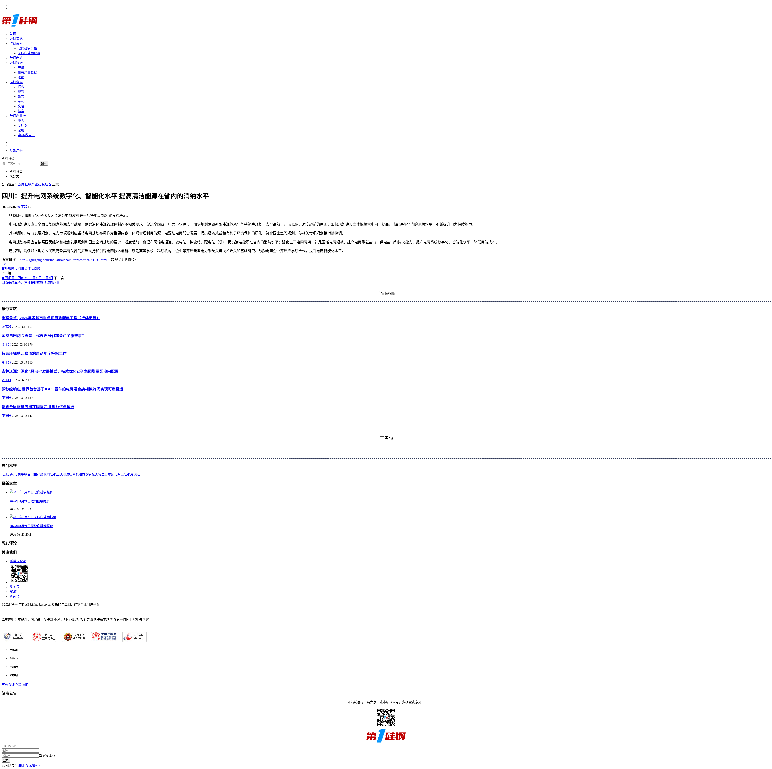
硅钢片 (128, 474)
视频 (21, 91)
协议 (85, 474)
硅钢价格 (16, 43)
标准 (21, 111)
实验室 (100, 474)
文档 (21, 106)
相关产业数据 (27, 72)
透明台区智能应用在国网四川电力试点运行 (38, 407)
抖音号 (14, 596)
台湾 (30, 474)
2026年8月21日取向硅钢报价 (30, 501)
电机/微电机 (26, 135)
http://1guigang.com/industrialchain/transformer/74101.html (63, 260)
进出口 (22, 77)
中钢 (24, 474)
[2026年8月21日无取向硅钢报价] (33, 517)
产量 (21, 67)
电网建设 (20, 268)
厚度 (120, 474)
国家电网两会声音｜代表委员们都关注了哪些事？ (44, 336)
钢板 (91, 474)
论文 (21, 96)
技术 (72, 474)
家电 (21, 130)
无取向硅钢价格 (29, 53)
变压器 (22, 125)
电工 (5, 474)
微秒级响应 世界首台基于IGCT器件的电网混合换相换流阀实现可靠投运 (62, 389)
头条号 (14, 587)
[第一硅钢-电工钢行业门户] (20, 26)
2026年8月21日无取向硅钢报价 (31, 526)
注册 (21, 765)
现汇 (136, 474)
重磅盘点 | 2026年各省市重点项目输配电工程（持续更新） (51, 318)
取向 (46, 474)
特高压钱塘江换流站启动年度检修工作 (34, 353)
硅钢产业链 (18, 116)
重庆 (59, 474)
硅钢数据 (16, 63)
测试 (66, 474)
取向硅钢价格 (27, 48)
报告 (21, 87)
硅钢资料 (16, 82)
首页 (13, 34)
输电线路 (33, 268)
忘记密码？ (34, 765)
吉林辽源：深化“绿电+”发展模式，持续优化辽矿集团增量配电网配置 (60, 371)
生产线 (38, 474)
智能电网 (8, 268)
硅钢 (53, 474)
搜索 (43, 163)
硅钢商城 (16, 58)
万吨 (11, 474)
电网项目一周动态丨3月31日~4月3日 (27, 278)
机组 (79, 474)
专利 (21, 101)
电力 (21, 120)
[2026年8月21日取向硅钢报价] (31, 492)
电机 (17, 474)
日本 (108, 474)
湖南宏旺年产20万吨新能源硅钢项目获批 (31, 283)
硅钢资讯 (16, 38)
